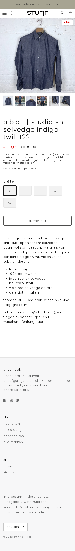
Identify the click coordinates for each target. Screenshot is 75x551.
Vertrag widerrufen (30, 512)
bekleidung (12, 430)
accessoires (13, 436)
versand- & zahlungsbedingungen (32, 507)
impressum (12, 497)
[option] (37, 55)
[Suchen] (13, 13)
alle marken (13, 442)
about (8, 466)
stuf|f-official (22, 536)
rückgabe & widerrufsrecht (25, 502)
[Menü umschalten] (4, 13)
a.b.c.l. (8, 113)
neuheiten (11, 424)
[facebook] (4, 400)
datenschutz (38, 497)
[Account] (61, 13)
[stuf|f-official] (37, 13)
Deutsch (12, 527)
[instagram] (11, 400)
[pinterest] (17, 400)
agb (6, 512)
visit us (9, 472)
